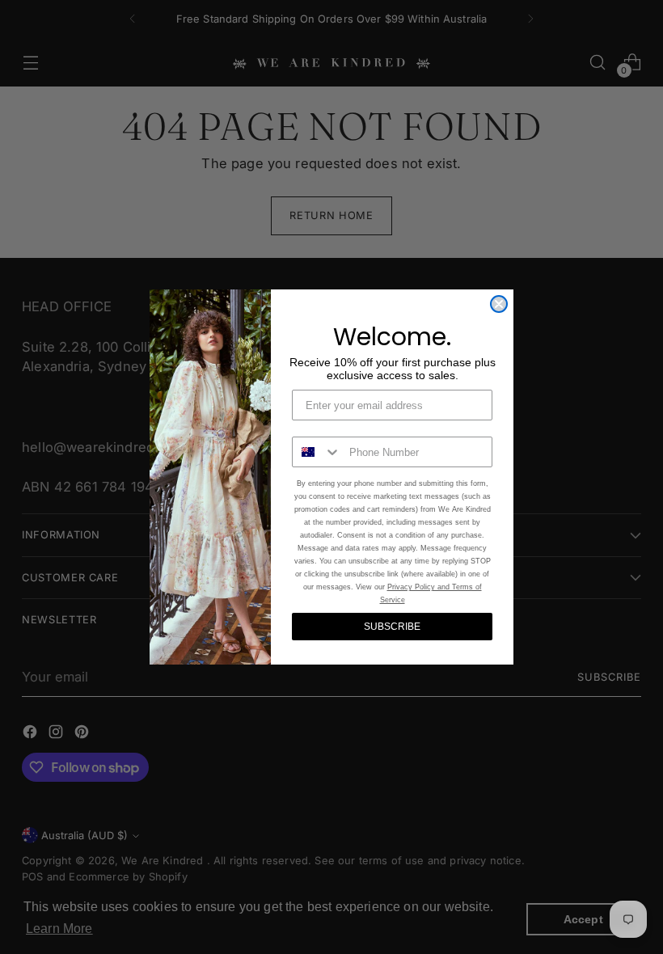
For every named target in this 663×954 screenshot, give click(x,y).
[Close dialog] (499, 304)
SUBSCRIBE (392, 626)
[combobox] (317, 451)
